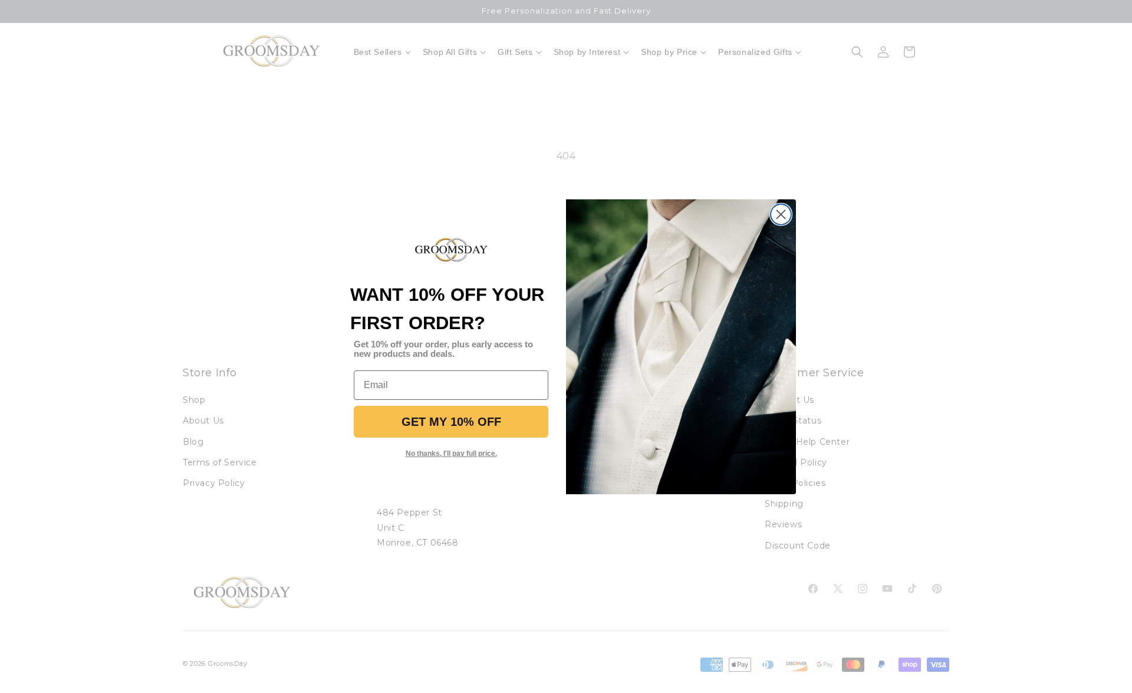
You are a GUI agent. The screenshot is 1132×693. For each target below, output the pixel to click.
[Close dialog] (781, 214)
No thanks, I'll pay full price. (451, 453)
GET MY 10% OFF (451, 421)
